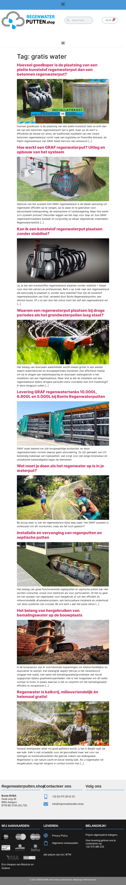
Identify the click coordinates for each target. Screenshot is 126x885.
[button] (63, 4)
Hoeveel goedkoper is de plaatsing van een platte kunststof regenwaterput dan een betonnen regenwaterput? (57, 70)
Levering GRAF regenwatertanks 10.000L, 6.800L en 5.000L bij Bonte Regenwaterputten (61, 394)
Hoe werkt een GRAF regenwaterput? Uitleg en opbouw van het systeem (61, 149)
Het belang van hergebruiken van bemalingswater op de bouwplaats (49, 612)
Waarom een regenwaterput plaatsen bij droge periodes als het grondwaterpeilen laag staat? (61, 312)
